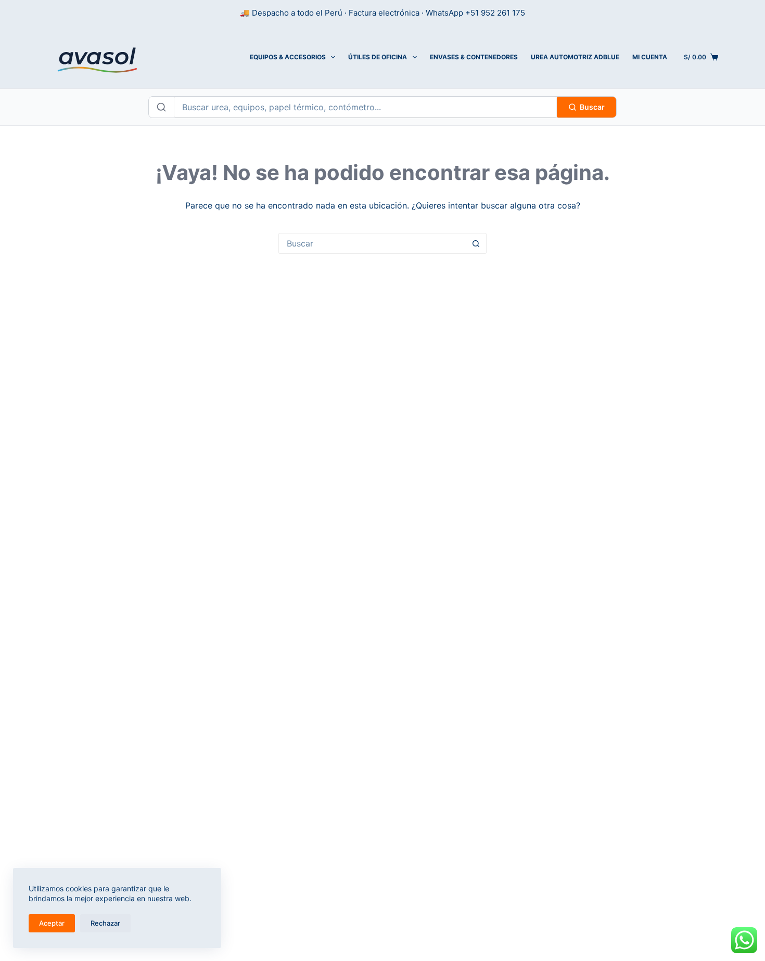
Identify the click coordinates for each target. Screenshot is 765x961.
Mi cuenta (649, 57)
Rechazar (105, 923)
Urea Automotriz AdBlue (575, 57)
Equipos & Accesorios (288, 57)
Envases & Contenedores (474, 57)
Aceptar (52, 923)
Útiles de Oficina (377, 57)
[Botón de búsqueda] (476, 243)
